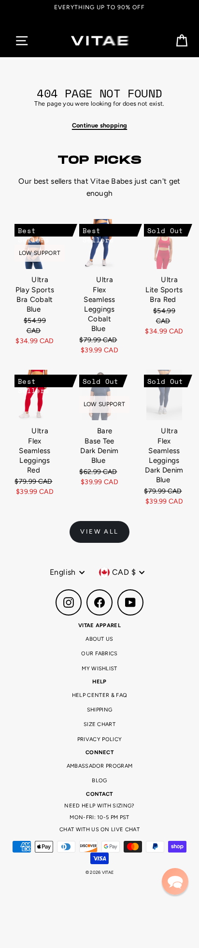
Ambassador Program (100, 766)
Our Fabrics (99, 653)
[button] (175, 881)
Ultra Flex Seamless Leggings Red (35, 450)
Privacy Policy (99, 739)
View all (99, 531)
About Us (99, 639)
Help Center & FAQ (99, 695)
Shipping (100, 710)
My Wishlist (99, 668)
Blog (99, 780)
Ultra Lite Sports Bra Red (164, 289)
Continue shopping (99, 125)
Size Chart (99, 724)
